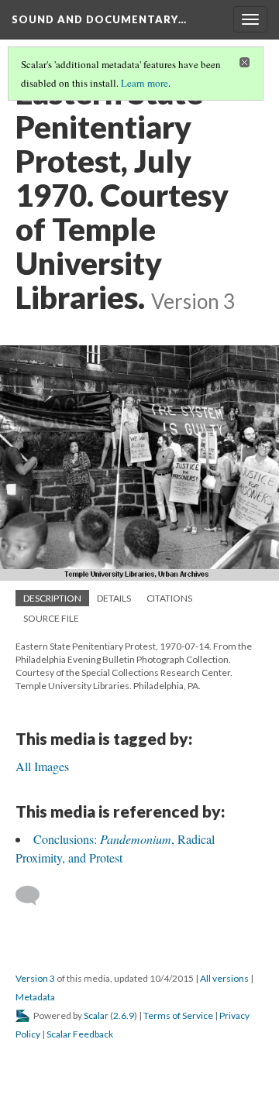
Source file (51, 618)
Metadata (35, 997)
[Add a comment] (34, 896)
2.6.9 (123, 1015)
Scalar (96, 1015)
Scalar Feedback (79, 1034)
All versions (224, 978)
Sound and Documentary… (99, 19)
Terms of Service (178, 1015)
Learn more (144, 83)
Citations (169, 598)
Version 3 (35, 978)
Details (114, 598)
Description (52, 598)
